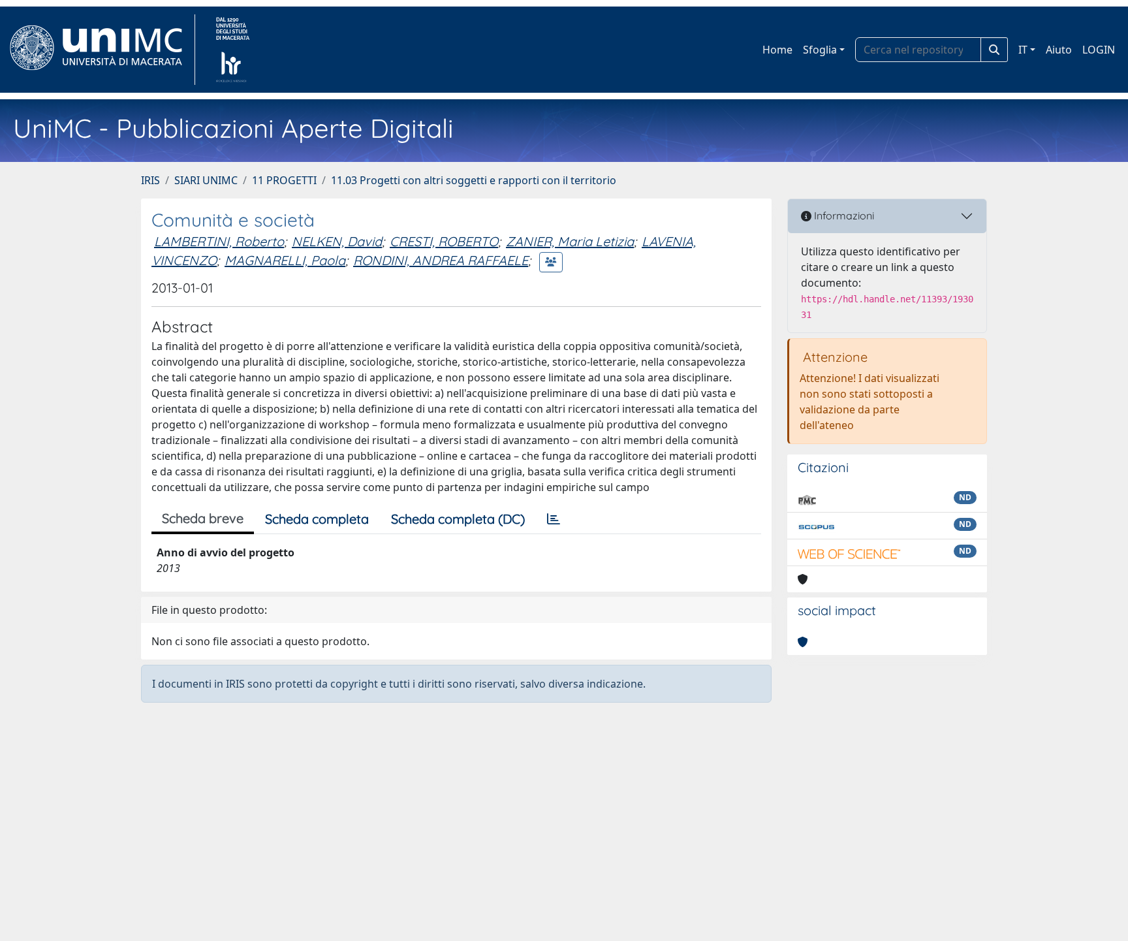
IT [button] (1022, 49)
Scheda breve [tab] (202, 518)
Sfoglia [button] (820, 49)
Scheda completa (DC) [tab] (458, 519)
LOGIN (1098, 49)
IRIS (150, 180)
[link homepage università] (233, 49)
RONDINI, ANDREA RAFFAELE (440, 260)
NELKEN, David (337, 241)
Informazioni (842, 215)
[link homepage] (101, 49)
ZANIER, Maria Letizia (570, 241)
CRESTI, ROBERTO (444, 241)
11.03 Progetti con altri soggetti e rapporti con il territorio (473, 180)
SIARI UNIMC (206, 180)
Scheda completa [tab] (317, 519)
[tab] (553, 519)
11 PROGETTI (284, 180)
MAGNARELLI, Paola (285, 260)
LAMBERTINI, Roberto (219, 241)
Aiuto (1059, 49)
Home (777, 49)
